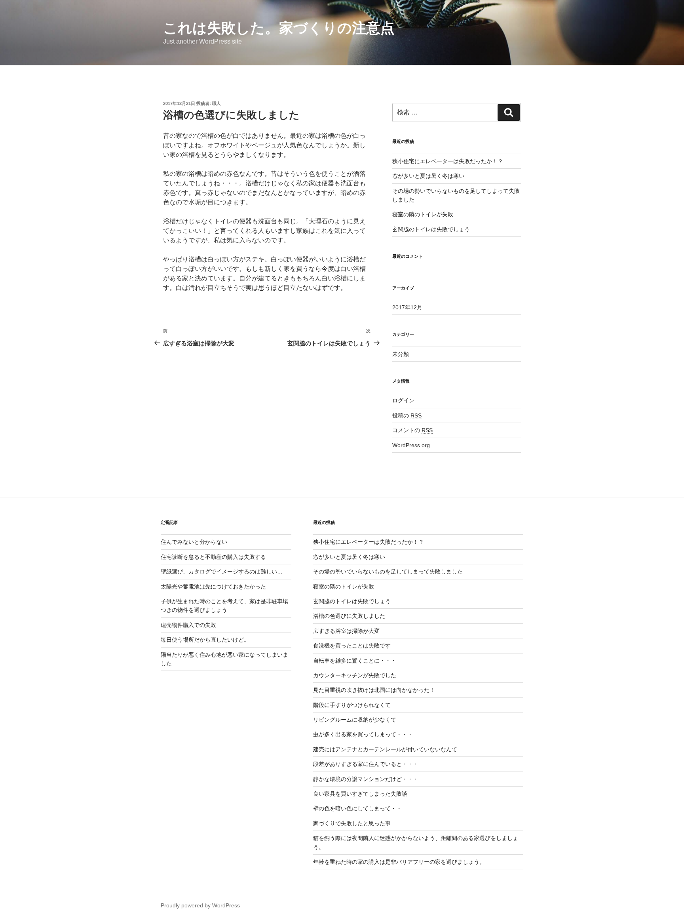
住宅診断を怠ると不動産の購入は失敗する (213, 557)
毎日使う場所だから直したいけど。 (205, 639)
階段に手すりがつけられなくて (352, 705)
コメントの (412, 430)
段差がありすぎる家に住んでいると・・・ (365, 764)
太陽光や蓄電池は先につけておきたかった (213, 586)
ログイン (403, 400)
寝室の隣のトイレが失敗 (422, 214)
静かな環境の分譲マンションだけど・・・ (365, 779)
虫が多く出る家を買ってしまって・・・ (363, 734)
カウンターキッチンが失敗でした (354, 675)
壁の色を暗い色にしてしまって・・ (357, 808)
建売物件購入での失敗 (188, 625)
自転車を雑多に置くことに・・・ (354, 660)
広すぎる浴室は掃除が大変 (346, 631)
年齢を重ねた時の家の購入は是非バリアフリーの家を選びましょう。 (399, 862)
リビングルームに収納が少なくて (354, 719)
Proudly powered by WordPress (200, 905)
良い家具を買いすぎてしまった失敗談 (360, 794)
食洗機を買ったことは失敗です (352, 645)
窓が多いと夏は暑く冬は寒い (428, 176)
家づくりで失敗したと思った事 (352, 823)
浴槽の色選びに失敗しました (349, 616)
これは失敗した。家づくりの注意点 (279, 28)
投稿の (407, 415)
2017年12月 (407, 307)
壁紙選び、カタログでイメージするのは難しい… (222, 571)
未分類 (400, 354)
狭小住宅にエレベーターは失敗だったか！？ (447, 161)
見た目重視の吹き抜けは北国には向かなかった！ (374, 690)
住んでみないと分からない (194, 542)
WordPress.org (411, 445)
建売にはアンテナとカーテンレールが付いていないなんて (385, 749)
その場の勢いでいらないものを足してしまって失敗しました (388, 571)
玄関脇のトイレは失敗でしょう (431, 229)
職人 (216, 103)
